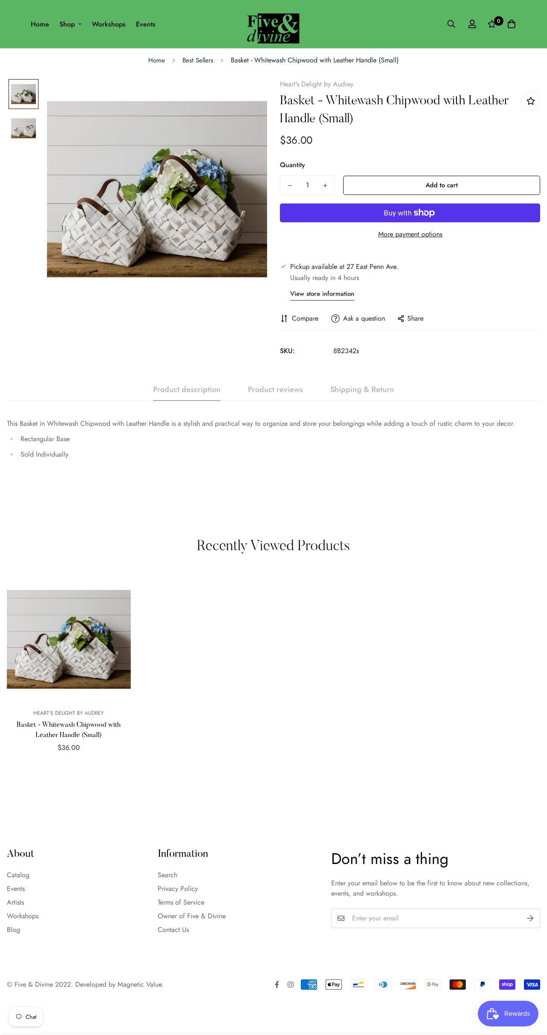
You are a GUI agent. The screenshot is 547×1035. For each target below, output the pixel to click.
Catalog (18, 875)
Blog (13, 930)
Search (167, 875)
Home (40, 24)
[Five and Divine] (273, 24)
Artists (15, 902)
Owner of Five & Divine (192, 916)
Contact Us (173, 930)
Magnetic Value (140, 984)
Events (146, 24)
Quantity (292, 165)
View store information (322, 293)
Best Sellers (197, 60)
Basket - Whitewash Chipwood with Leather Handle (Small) (69, 730)
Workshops (109, 24)
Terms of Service (181, 902)
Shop (67, 24)
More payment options (410, 234)
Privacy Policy (178, 888)
